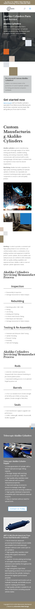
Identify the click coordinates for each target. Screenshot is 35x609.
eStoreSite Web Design (21, 606)
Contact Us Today (17, 509)
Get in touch (8, 103)
